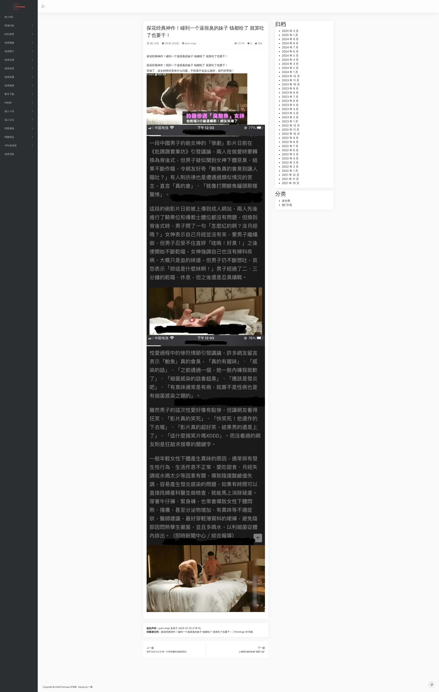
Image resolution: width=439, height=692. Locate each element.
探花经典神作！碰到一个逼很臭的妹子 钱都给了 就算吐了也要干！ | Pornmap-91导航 (207, 631)
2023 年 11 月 (290, 80)
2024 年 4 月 (290, 59)
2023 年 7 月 (290, 96)
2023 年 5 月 (290, 105)
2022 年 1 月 (290, 170)
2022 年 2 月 (290, 166)
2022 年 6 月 (290, 150)
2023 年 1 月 (290, 121)
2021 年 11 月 (290, 179)
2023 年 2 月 (290, 117)
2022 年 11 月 (290, 129)
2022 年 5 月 (290, 154)
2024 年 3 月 (290, 63)
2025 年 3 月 (290, 31)
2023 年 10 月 (291, 84)
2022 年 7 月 (290, 146)
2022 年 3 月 (290, 162)
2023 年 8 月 (290, 92)
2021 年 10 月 (290, 183)
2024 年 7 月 (290, 47)
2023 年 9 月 (290, 88)
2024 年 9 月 (290, 39)
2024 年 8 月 (290, 43)
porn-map (190, 43)
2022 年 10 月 (291, 133)
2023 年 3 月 (290, 113)
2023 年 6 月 (290, 100)
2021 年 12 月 (290, 175)
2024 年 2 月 (290, 68)
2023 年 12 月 (291, 76)
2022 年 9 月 (290, 137)
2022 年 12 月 (291, 125)
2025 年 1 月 (290, 35)
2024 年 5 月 (290, 55)
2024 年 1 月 (290, 72)
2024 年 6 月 (290, 51)
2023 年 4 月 (290, 109)
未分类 (286, 200)
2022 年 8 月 (290, 142)
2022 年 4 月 (290, 158)
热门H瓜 (154, 43)
